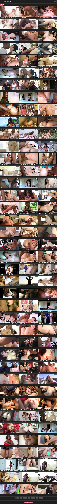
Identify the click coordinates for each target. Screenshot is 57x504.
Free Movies (6, 1)
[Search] (55, 1)
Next (40, 498)
